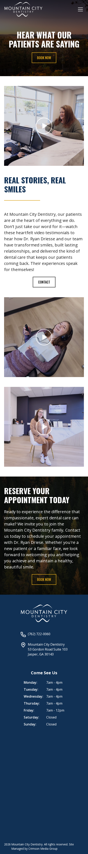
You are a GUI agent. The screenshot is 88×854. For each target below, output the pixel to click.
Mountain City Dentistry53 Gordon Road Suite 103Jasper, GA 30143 (48, 649)
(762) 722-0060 (39, 634)
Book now (44, 57)
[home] (23, 9)
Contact (44, 282)
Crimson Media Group (43, 849)
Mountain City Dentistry (27, 844)
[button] (80, 9)
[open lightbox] (44, 126)
